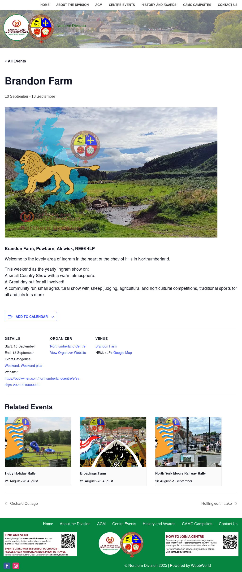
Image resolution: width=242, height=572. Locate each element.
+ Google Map (121, 352)
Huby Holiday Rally (20, 473)
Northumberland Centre (68, 346)
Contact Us (228, 5)
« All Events (15, 61)
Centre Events (122, 5)
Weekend (12, 365)
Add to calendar (32, 316)
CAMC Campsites (197, 5)
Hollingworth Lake (217, 503)
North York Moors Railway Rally (180, 473)
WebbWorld (201, 565)
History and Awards (159, 5)
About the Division (72, 5)
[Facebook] (7, 566)
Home (45, 5)
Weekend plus (31, 365)
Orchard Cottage (23, 503)
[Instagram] (16, 566)
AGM (98, 5)
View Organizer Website (68, 352)
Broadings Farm (93, 473)
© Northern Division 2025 (146, 565)
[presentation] (38, 442)
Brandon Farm (106, 346)
